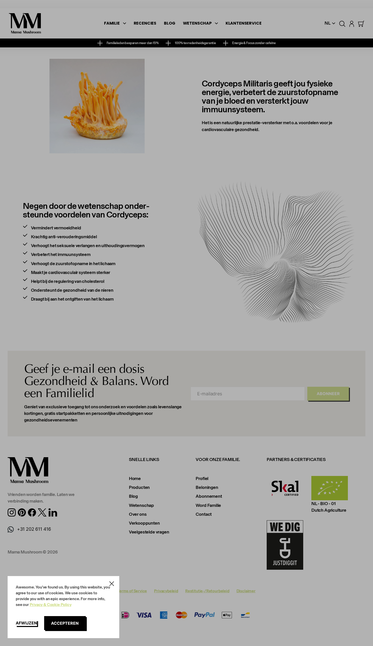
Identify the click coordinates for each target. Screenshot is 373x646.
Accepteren (65, 623)
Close (111, 583)
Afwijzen (26, 622)
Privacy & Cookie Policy (51, 604)
